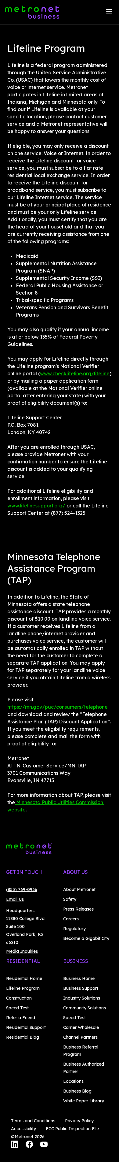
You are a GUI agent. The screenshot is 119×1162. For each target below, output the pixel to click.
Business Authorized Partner (83, 1067)
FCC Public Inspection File (72, 1128)
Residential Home (24, 978)
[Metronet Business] (32, 12)
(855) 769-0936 (21, 889)
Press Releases (78, 909)
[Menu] (109, 12)
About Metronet (79, 889)
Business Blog (77, 1091)
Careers (71, 919)
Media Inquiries (22, 951)
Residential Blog (22, 1037)
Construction (19, 998)
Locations (73, 1081)
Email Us (15, 899)
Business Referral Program (80, 1050)
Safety (69, 899)
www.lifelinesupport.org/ (36, 506)
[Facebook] (29, 1145)
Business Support (80, 988)
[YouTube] (44, 1145)
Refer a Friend (20, 1017)
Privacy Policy (79, 1120)
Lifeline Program (23, 988)
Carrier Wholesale (81, 1027)
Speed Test (17, 1008)
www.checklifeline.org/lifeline (75, 373)
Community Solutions (84, 1008)
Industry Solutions (81, 998)
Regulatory (74, 928)
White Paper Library (83, 1101)
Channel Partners (80, 1037)
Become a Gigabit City (86, 938)
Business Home (79, 978)
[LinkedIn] (14, 1145)
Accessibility (23, 1128)
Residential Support (26, 1027)
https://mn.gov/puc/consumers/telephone (57, 707)
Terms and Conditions (33, 1120)
